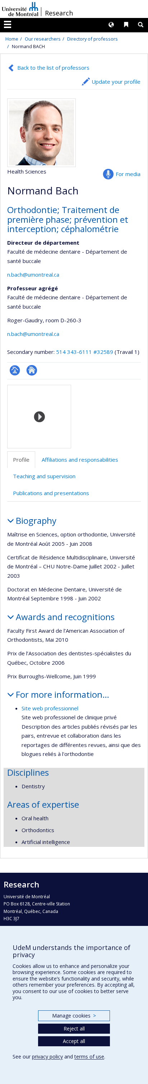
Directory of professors (92, 39)
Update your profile (116, 81)
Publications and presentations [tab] (51, 493)
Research (59, 13)
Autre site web (31, 370)
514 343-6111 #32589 (84, 351)
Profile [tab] (21, 459)
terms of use (89, 1056)
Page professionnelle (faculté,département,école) (14, 370)
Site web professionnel (50, 708)
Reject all (74, 1028)
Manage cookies (74, 1015)
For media (128, 173)
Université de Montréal (20, 9)
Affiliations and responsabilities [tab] (80, 459)
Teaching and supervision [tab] (44, 476)
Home (11, 39)
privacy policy (47, 1056)
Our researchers (43, 39)
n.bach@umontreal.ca (33, 274)
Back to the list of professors (53, 67)
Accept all (74, 1041)
